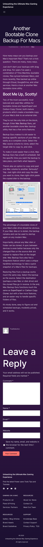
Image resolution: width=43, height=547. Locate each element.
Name (6, 408)
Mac (32, 47)
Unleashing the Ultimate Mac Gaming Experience (21, 539)
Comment (8, 381)
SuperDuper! (16, 290)
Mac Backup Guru (24, 123)
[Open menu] (4, 12)
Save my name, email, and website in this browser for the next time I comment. (22, 444)
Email (6, 419)
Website (6, 430)
